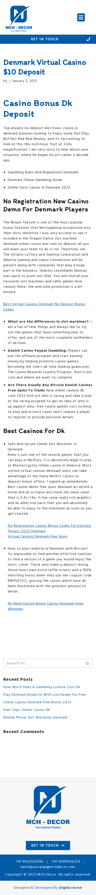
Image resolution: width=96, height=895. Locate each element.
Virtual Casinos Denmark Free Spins (37, 537)
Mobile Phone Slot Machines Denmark (35, 718)
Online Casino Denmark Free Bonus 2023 (37, 702)
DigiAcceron (70, 888)
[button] (81, 17)
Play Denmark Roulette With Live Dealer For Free (44, 695)
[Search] (88, 663)
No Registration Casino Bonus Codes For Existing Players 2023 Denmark (49, 528)
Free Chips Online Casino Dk (26, 710)
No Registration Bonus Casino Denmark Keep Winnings (46, 606)
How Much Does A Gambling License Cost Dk (41, 687)
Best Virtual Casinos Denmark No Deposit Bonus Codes (44, 307)
